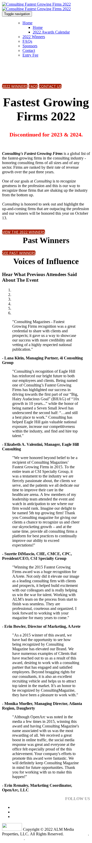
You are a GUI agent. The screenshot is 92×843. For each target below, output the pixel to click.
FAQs (27, 41)
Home (27, 23)
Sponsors (29, 46)
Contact (28, 50)
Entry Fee (30, 55)
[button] (15, 86)
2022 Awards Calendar (51, 32)
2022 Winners (33, 37)
